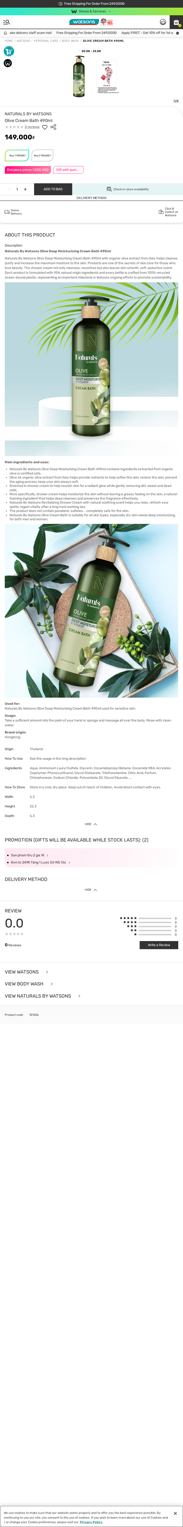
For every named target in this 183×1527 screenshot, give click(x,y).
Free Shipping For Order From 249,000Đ (77, 33)
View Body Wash (25, 983)
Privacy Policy (91, 1522)
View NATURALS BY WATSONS (38, 996)
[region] (91, 1516)
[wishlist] (44, 127)
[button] (176, 22)
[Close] (175, 1513)
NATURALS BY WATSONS (28, 113)
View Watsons (22, 971)
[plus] (25, 189)
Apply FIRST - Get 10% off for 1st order (141, 33)
